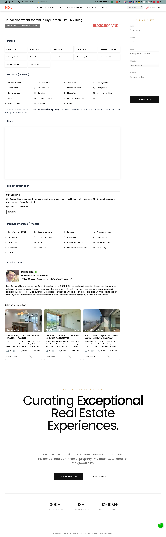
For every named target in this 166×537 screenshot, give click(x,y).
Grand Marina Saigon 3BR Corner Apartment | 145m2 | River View (101, 336)
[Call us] (102, 2)
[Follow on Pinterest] (104, 2)
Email (132, 49)
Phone (132, 38)
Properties (49, 7)
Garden (62, 57)
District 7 (16, 64)
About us (40, 7)
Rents (36, 25)
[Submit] (141, 7)
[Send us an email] (100, 2)
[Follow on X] (97, 2)
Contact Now (145, 99)
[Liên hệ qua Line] (160, 525)
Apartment (25, 25)
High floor (86, 57)
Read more (12, 212)
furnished (112, 49)
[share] (30, 356)
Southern (39, 57)
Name (132, 26)
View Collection (68, 477)
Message (133, 73)
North (16, 57)
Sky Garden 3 (12, 25)
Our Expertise (99, 477)
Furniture (78, 7)
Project (89, 7)
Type (59, 7)
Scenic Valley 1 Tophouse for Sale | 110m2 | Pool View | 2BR (23, 336)
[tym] (34, 356)
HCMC (36, 64)
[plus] (38, 356)
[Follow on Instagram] (95, 2)
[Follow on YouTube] (106, 2)
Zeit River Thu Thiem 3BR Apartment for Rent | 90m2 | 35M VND (62, 336)
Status (68, 7)
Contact (105, 7)
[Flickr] (108, 2)
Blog (97, 7)
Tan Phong (110, 57)
